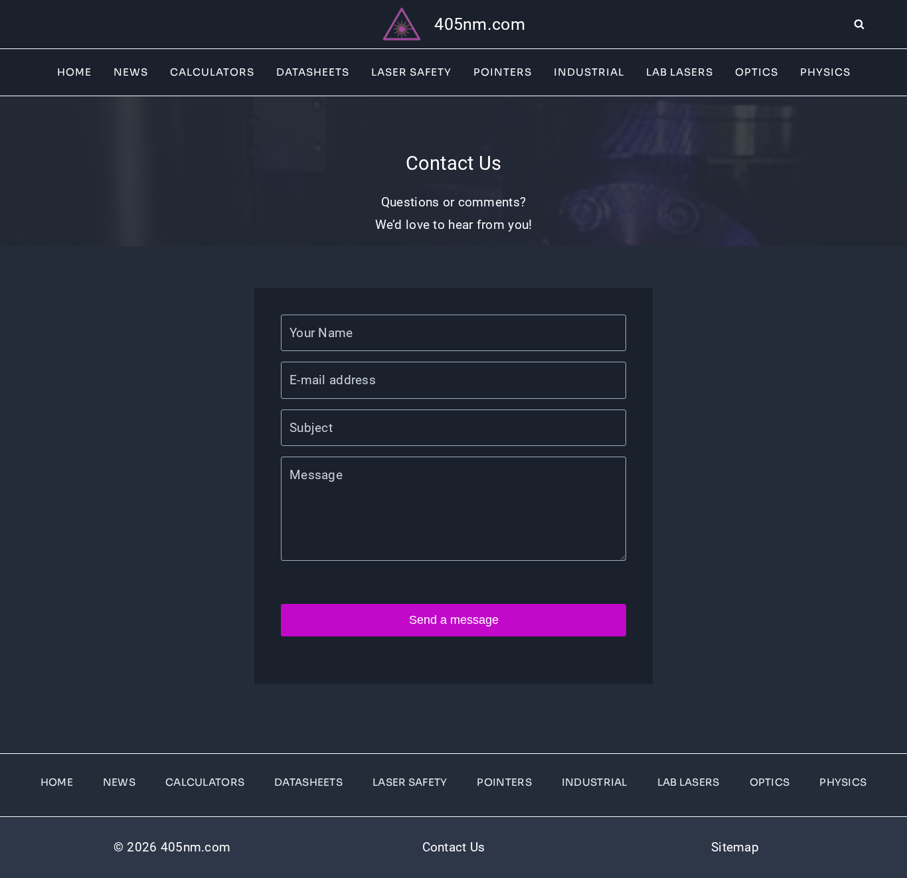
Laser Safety (411, 72)
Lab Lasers (679, 72)
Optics (756, 72)
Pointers (502, 72)
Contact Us (453, 847)
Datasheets (312, 72)
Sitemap (735, 847)
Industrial (589, 72)
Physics (825, 72)
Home (74, 72)
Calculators (212, 72)
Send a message (454, 619)
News (131, 72)
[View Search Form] (880, 24)
